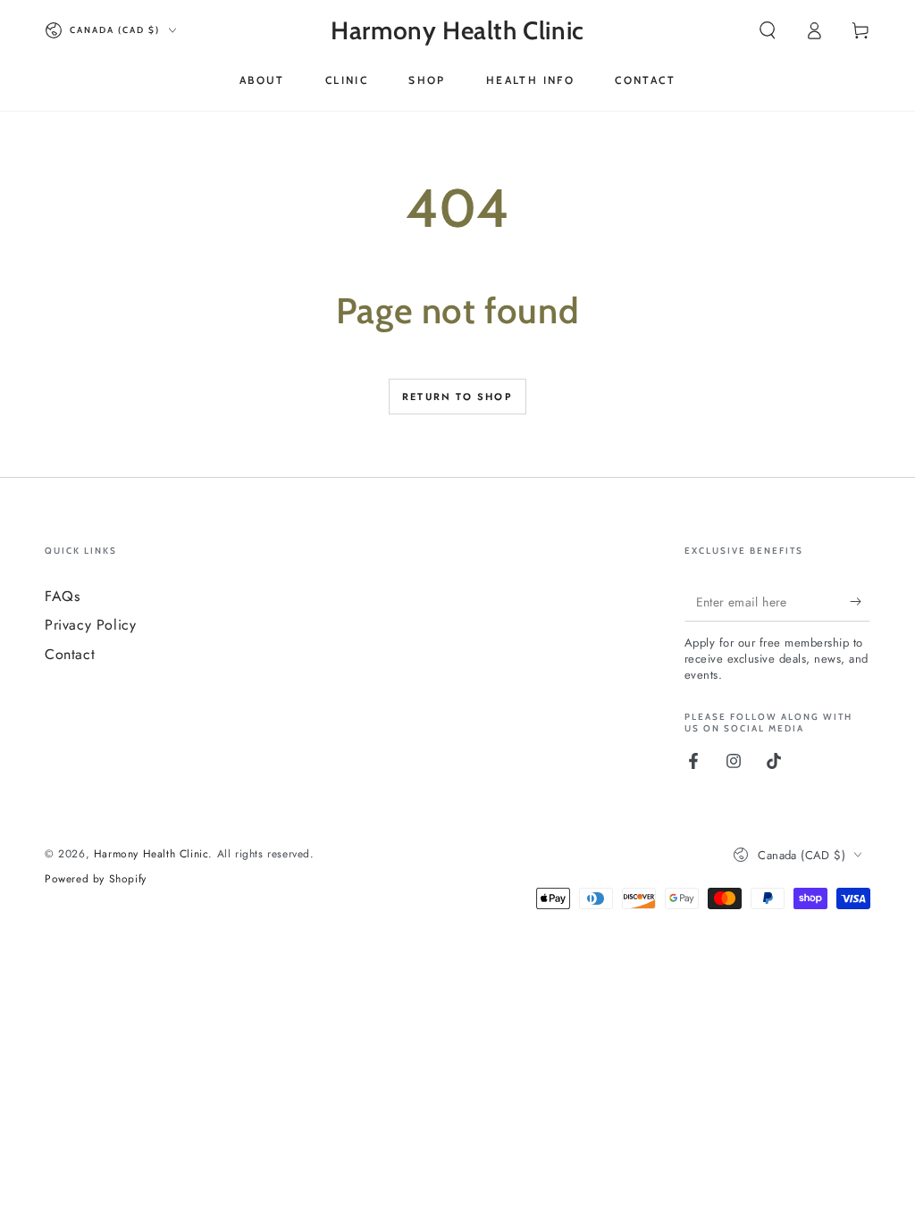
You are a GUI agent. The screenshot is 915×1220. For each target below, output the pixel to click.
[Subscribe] (860, 601)
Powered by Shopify (96, 879)
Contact (70, 654)
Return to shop (457, 396)
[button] (767, 30)
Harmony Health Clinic (151, 854)
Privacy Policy (90, 624)
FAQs (62, 596)
